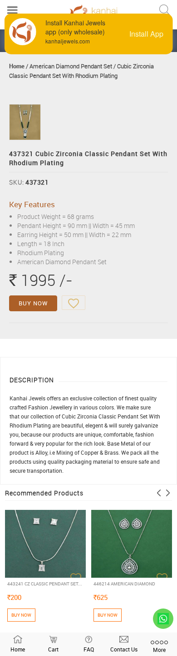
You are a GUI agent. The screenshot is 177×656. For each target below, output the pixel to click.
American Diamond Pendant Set (71, 66)
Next (168, 493)
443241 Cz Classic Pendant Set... (44, 583)
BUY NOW (33, 303)
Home (17, 66)
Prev (159, 493)
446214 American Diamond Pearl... (124, 583)
